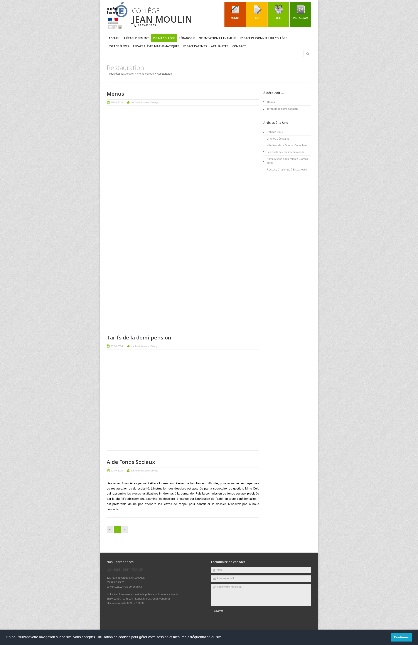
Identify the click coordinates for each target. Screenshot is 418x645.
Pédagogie (187, 38)
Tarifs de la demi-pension (139, 337)
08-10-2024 (117, 346)
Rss (115, 27)
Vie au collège (164, 38)
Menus (115, 93)
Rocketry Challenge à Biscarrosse (287, 169)
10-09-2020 (117, 470)
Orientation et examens (217, 38)
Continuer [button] (401, 637)
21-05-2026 (117, 102)
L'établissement (136, 38)
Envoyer (218, 611)
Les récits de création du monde (286, 152)
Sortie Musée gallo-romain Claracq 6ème (287, 160)
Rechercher (307, 53)
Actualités (219, 46)
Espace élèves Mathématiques (156, 46)
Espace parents (195, 46)
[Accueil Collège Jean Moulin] (117, 23)
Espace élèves (119, 46)
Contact (239, 46)
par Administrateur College (144, 102)
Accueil (114, 38)
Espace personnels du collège (263, 38)
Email (110, 27)
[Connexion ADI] (120, 27)
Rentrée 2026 (275, 132)
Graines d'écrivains (278, 138)
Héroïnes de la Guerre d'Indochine (287, 145)
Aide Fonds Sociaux (131, 461)
